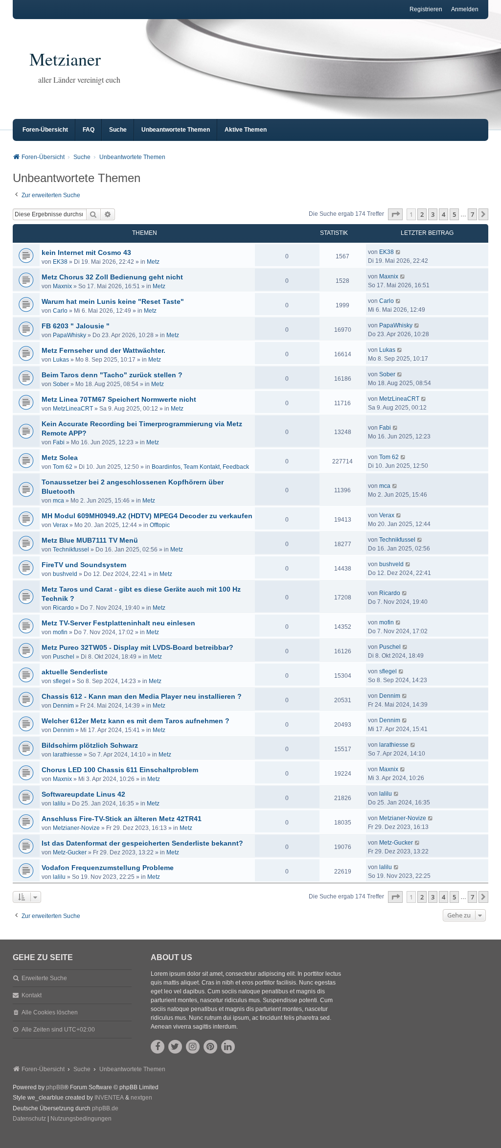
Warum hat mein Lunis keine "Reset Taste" (113, 301)
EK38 (60, 261)
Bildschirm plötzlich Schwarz (90, 745)
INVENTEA (109, 1097)
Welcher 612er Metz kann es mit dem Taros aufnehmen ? (135, 721)
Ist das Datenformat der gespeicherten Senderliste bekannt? (142, 843)
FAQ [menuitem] (88, 129)
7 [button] (472, 214)
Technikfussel (71, 549)
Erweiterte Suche (44, 978)
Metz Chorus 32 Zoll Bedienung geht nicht (112, 277)
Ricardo (63, 607)
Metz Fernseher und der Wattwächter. (103, 350)
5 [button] (454, 214)
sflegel (61, 681)
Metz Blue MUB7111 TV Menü (90, 540)
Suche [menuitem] (118, 129)
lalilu (59, 803)
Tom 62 (62, 466)
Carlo (60, 310)
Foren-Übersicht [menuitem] (45, 129)
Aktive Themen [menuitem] (246, 129)
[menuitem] (29, 1119)
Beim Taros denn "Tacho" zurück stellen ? (112, 375)
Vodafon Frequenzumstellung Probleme (108, 868)
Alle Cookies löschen (50, 1012)
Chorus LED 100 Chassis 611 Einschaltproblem (120, 770)
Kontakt (32, 995)
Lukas (61, 359)
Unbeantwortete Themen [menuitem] (175, 129)
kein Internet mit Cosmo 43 (86, 252)
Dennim (63, 705)
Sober (61, 384)
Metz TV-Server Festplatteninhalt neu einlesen (118, 623)
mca (58, 500)
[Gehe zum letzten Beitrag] (398, 252)
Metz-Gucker (70, 852)
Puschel (63, 656)
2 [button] (422, 214)
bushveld (65, 574)
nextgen (141, 1097)
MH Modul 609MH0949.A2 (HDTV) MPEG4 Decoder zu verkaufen (147, 516)
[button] (395, 214)
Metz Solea (60, 457)
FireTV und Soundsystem (84, 565)
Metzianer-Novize (76, 828)
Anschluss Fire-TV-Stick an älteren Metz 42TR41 (122, 819)
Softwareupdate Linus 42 (83, 794)
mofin (60, 632)
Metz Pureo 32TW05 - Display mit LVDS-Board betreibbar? (137, 647)
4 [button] (443, 214)
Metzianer (65, 58)
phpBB (55, 1087)
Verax (60, 525)
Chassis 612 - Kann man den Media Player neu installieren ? (142, 696)
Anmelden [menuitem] (464, 9)
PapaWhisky (69, 335)
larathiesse (67, 754)
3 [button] (432, 214)
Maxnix (62, 286)
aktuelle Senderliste (75, 672)
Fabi (59, 442)
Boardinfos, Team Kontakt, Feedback (200, 466)
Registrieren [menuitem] (426, 9)
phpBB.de (105, 1108)
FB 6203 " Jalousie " (76, 326)
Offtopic (160, 525)
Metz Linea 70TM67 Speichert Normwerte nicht (119, 399)
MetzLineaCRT (73, 408)
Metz (153, 261)
